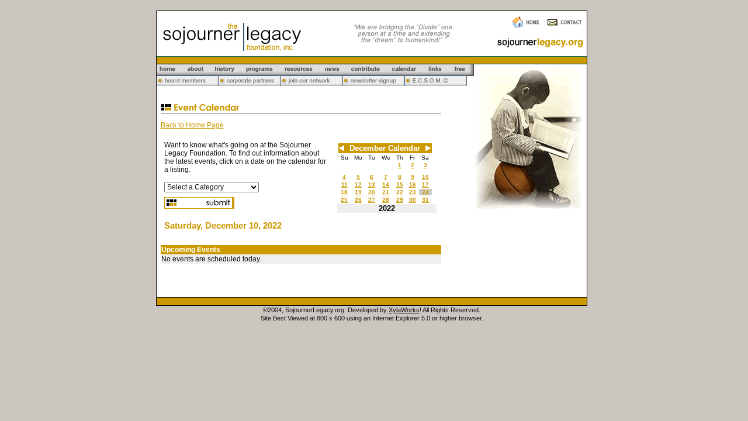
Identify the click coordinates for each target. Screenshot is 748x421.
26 (358, 199)
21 (385, 192)
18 (344, 192)
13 (371, 184)
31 (425, 199)
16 (412, 184)
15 (399, 184)
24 (425, 192)
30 (412, 199)
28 (385, 199)
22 (399, 192)
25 (344, 199)
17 (425, 184)
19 (358, 192)
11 (344, 184)
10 (425, 177)
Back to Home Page (192, 125)
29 (399, 199)
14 (385, 184)
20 (371, 192)
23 (412, 192)
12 (358, 184)
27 (371, 199)
